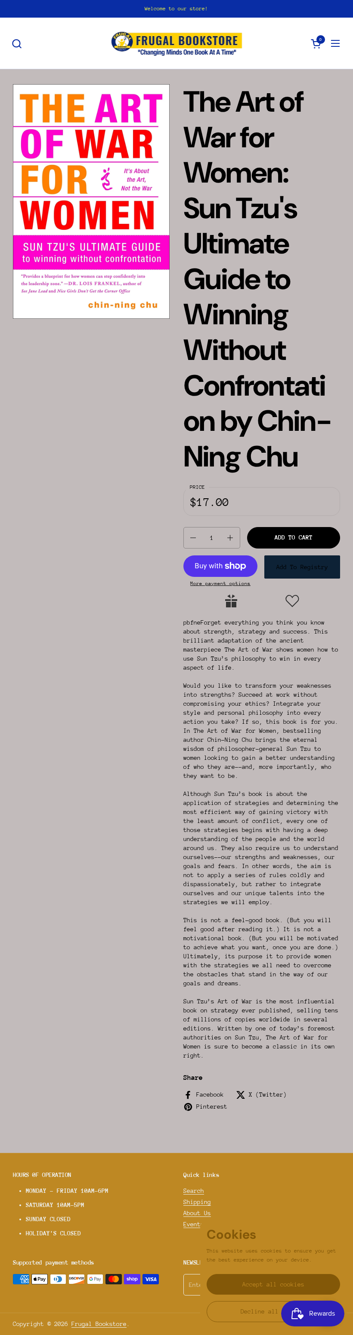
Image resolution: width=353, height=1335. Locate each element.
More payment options (220, 583)
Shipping (197, 1201)
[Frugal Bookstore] (177, 43)
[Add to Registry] (231, 601)
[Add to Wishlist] (292, 601)
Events (193, 1224)
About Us (197, 1213)
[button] (16, 43)
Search (193, 1190)
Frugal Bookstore (99, 1323)
